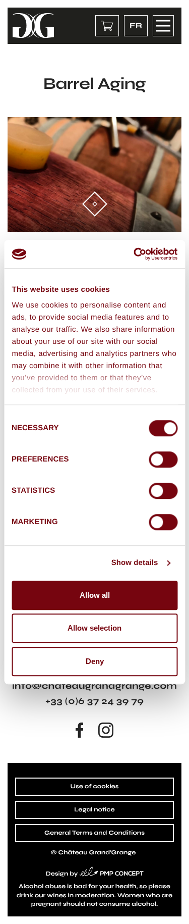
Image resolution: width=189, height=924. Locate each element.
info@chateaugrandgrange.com (94, 685)
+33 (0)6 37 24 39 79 (94, 700)
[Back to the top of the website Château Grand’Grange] (172, 907)
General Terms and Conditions (94, 833)
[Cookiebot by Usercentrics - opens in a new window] (134, 254)
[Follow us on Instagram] (105, 730)
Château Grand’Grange (97, 852)
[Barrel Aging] (94, 174)
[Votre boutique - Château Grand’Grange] (106, 25)
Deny (95, 661)
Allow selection (94, 628)
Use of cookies (94, 786)
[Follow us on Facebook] (80, 730)
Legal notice (94, 809)
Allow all (95, 595)
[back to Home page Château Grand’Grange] (33, 25)
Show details (134, 562)
